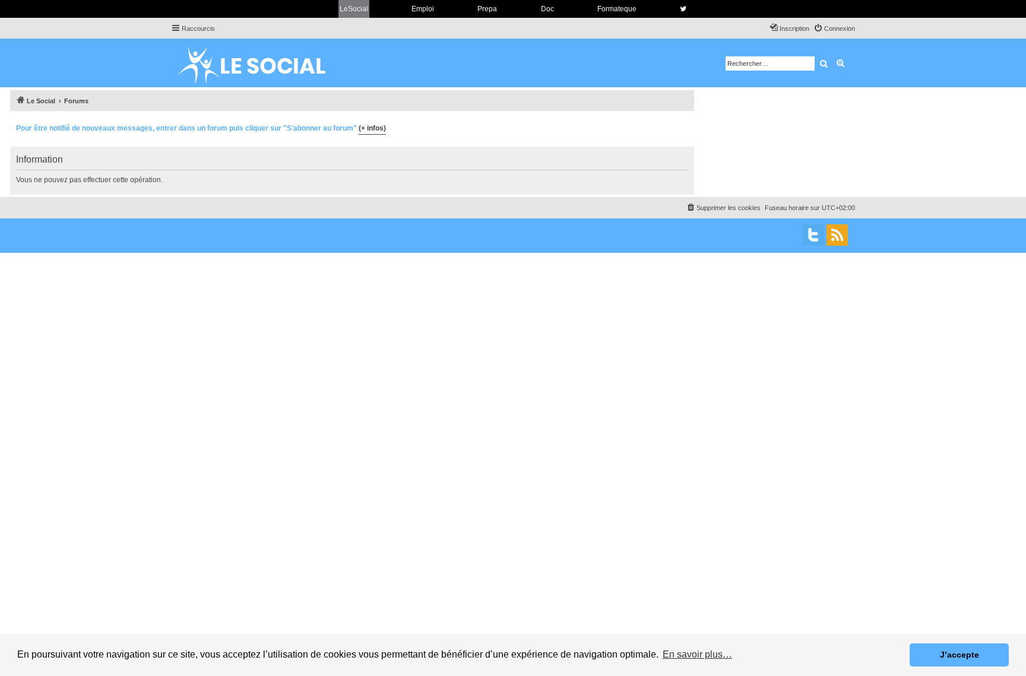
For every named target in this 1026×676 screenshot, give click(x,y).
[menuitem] (834, 28)
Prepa (487, 9)
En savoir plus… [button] (697, 654)
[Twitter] (813, 235)
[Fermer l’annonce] (684, 126)
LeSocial (354, 9)
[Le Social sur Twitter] (683, 9)
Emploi (422, 9)
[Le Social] (260, 63)
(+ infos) (372, 128)
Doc (547, 9)
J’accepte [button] (959, 654)
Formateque (616, 9)
